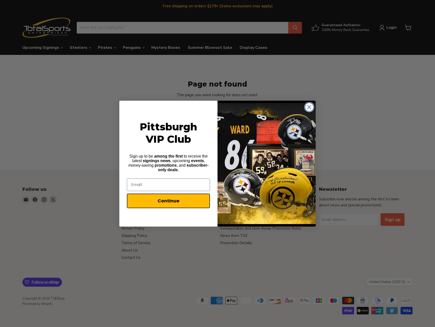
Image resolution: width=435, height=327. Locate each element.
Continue (168, 201)
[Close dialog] (309, 107)
